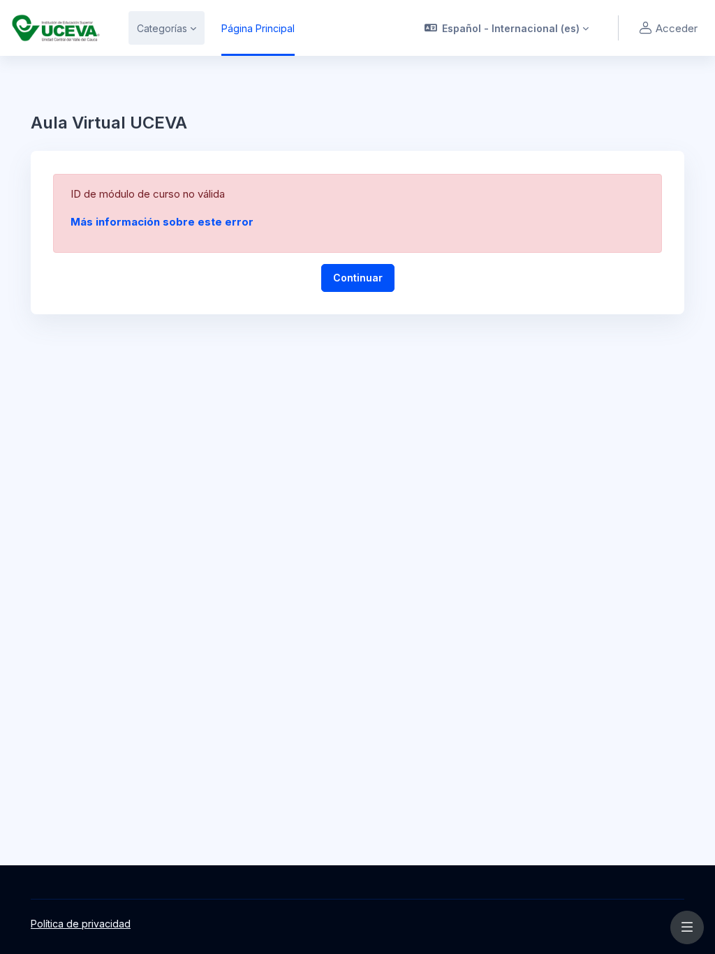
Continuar (358, 278)
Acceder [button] (677, 28)
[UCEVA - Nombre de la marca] (56, 28)
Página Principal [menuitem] (258, 28)
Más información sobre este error (162, 221)
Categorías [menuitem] (162, 28)
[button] (507, 28)
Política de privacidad (81, 924)
